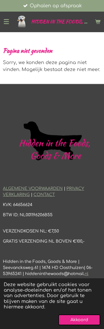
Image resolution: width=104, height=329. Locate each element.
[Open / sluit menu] (6, 22)
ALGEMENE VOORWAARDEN (33, 188)
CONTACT (44, 194)
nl (86, 274)
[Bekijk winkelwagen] (97, 22)
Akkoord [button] (79, 319)
